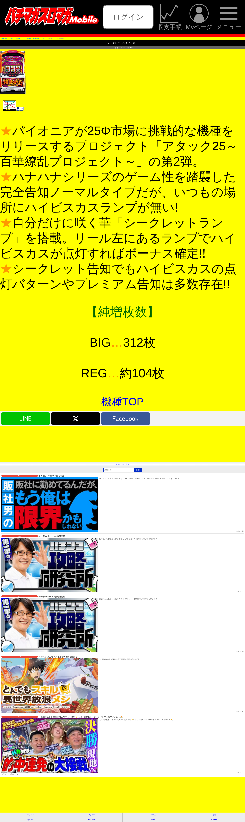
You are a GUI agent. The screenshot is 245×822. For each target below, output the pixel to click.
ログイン (128, 17)
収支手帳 (169, 27)
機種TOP (122, 401)
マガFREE (214, 819)
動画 (214, 815)
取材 (153, 819)
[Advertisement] (76, 444)
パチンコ (91, 815)
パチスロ (30, 815)
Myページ (199, 27)
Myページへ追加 (122, 464)
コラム (153, 815)
